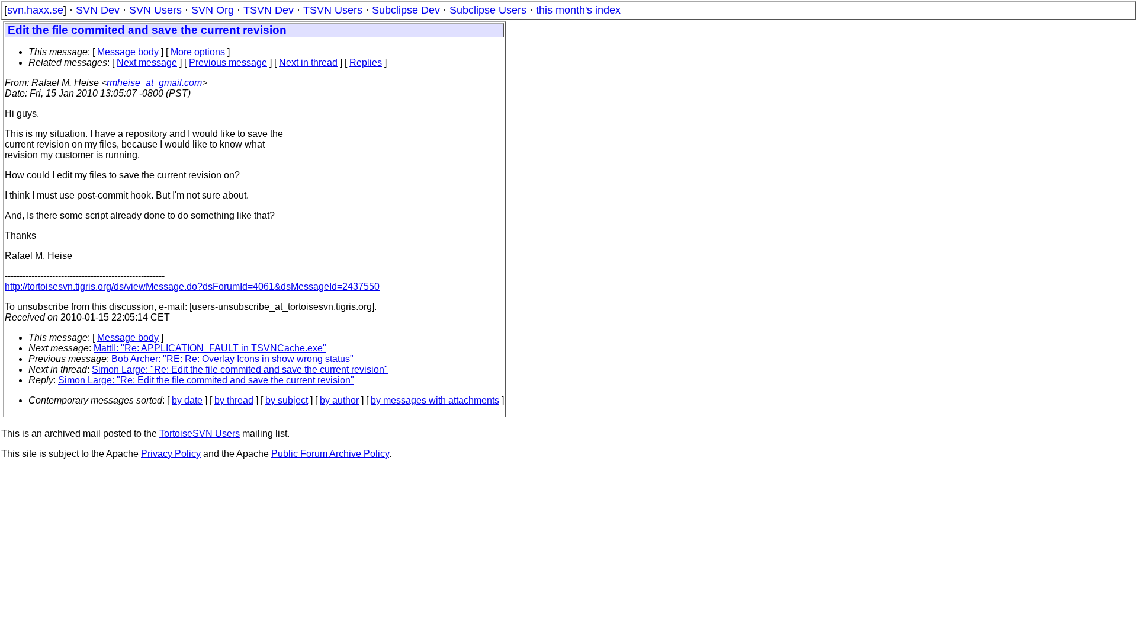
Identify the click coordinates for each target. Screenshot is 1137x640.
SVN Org (212, 10)
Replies (365, 62)
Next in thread (308, 62)
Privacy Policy (171, 454)
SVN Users (155, 10)
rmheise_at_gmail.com (154, 83)
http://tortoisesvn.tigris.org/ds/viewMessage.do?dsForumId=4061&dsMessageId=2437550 (192, 286)
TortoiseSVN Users (199, 433)
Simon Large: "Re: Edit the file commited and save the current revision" (240, 369)
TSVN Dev (268, 10)
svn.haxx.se (35, 10)
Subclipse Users (487, 10)
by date (187, 400)
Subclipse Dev (406, 10)
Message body (128, 52)
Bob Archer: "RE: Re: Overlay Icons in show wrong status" (232, 359)
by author (339, 400)
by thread (233, 400)
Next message (147, 62)
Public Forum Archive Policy (330, 454)
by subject (286, 400)
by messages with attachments (435, 400)
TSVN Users (332, 10)
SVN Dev (98, 10)
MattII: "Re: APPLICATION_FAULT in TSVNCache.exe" (210, 348)
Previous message (228, 62)
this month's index (578, 10)
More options (198, 52)
